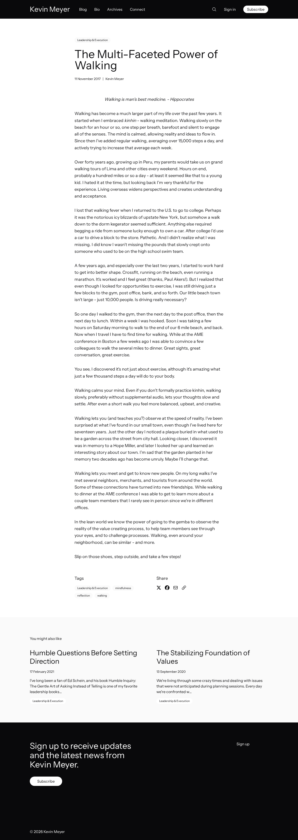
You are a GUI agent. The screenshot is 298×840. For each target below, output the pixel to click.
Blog (83, 9)
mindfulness (123, 588)
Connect (137, 9)
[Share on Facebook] (167, 587)
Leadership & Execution (92, 40)
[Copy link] (184, 587)
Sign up (243, 744)
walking (102, 595)
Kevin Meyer (114, 79)
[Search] (213, 9)
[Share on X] (158, 587)
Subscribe (255, 9)
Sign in (230, 9)
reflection (83, 595)
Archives (114, 9)
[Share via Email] (175, 587)
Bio (97, 9)
